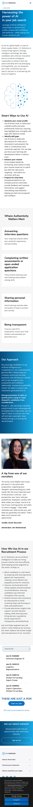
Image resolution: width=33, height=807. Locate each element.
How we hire (7, 8)
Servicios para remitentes (10, 765)
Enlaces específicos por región (12, 771)
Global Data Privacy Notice (15, 785)
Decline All (16, 804)
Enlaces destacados (8, 759)
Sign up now (16, 740)
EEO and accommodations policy (16, 710)
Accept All (16, 800)
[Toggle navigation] (30, 2)
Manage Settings (17, 796)
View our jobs (16, 703)
